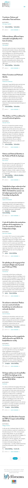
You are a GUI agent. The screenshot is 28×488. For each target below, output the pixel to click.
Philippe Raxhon (6, 425)
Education (7, 211)
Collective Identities (18, 175)
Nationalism (16, 27)
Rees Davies (5, 160)
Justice (6, 253)
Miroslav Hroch (6, 122)
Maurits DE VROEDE (7, 199)
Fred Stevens (5, 271)
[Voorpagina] (6, 4)
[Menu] (25, 7)
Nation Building (9, 27)
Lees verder (14, 29)
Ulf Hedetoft (5, 45)
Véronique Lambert (6, 24)
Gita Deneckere (6, 345)
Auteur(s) (5, 22)
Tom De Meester (6, 313)
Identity (4, 177)
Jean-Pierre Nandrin (6, 233)
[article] (14, 24)
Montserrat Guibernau (7, 81)
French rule (16, 448)
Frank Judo (4, 384)
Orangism (13, 211)
